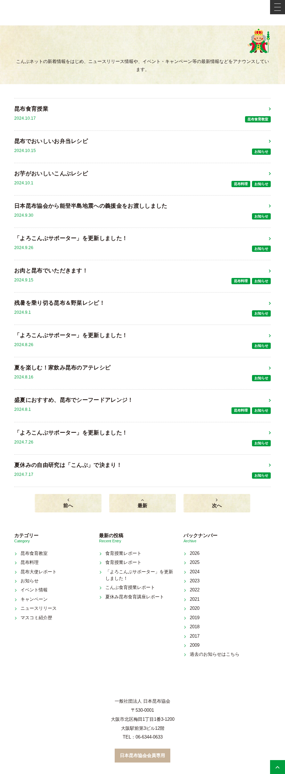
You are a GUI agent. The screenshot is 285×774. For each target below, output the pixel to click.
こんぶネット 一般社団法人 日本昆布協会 (142, 12)
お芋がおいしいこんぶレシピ (51, 173)
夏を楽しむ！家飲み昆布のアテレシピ (62, 367)
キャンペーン (34, 599)
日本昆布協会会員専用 (142, 755)
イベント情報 (34, 589)
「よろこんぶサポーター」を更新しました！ (71, 238)
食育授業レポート (123, 553)
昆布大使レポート (39, 571)
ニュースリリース (39, 608)
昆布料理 (241, 184)
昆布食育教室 (257, 119)
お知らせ (261, 151)
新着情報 (142, 46)
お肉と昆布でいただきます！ (51, 270)
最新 (142, 505)
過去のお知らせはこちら (214, 654)
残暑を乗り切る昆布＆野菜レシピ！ (59, 303)
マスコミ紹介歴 (36, 617)
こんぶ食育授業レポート (130, 587)
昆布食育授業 (31, 109)
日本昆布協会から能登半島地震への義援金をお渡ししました (91, 206)
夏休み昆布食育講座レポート (134, 596)
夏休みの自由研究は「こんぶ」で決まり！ (68, 465)
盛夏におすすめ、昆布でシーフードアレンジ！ (73, 400)
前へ (68, 505)
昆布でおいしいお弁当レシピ (51, 141)
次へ (217, 505)
